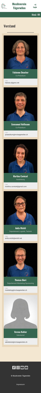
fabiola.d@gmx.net (12, 83)
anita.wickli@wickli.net (13, 238)
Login (35, 7)
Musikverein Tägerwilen (19, 6)
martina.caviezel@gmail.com (16, 187)
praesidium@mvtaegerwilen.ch (16, 135)
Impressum (20, 384)
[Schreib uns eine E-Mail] (26, 368)
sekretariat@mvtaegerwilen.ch (16, 342)
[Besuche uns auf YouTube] (22, 368)
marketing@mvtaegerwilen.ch (16, 290)
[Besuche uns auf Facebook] (14, 368)
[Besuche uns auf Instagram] (18, 368)
